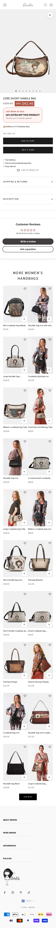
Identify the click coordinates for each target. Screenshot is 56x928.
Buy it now (28, 150)
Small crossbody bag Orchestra (37, 631)
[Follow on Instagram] (12, 892)
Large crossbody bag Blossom (37, 783)
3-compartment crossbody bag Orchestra (39, 478)
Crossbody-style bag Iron (38, 376)
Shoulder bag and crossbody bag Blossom (40, 732)
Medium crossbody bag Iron (39, 529)
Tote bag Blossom (35, 580)
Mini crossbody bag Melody (14, 325)
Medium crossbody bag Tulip (15, 427)
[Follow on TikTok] (28, 892)
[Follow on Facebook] (4, 892)
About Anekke (10, 820)
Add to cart (28, 141)
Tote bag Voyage (10, 681)
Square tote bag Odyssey (38, 681)
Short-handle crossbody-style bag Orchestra (15, 631)
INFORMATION (9, 845)
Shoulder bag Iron (10, 478)
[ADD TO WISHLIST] (25, 288)
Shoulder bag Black (11, 783)
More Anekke (9, 832)
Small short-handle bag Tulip (40, 427)
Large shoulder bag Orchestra (11, 376)
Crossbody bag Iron (11, 732)
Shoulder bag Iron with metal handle (40, 325)
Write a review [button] (28, 241)
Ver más (28, 797)
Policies (7, 858)
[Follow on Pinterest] (20, 892)
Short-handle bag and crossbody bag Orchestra (13, 580)
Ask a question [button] (28, 249)
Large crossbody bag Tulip (14, 529)
